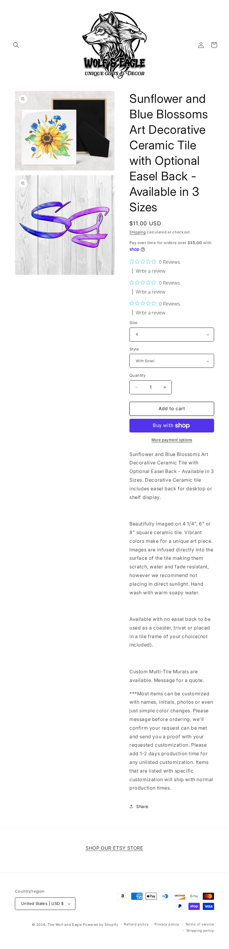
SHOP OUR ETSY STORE (114, 848)
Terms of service (199, 924)
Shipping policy (200, 930)
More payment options (171, 440)
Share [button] (142, 806)
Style (134, 349)
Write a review (150, 271)
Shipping (137, 232)
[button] (16, 45)
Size (133, 322)
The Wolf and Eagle (65, 924)
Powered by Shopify (100, 924)
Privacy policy (166, 924)
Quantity (137, 375)
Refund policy (136, 924)
